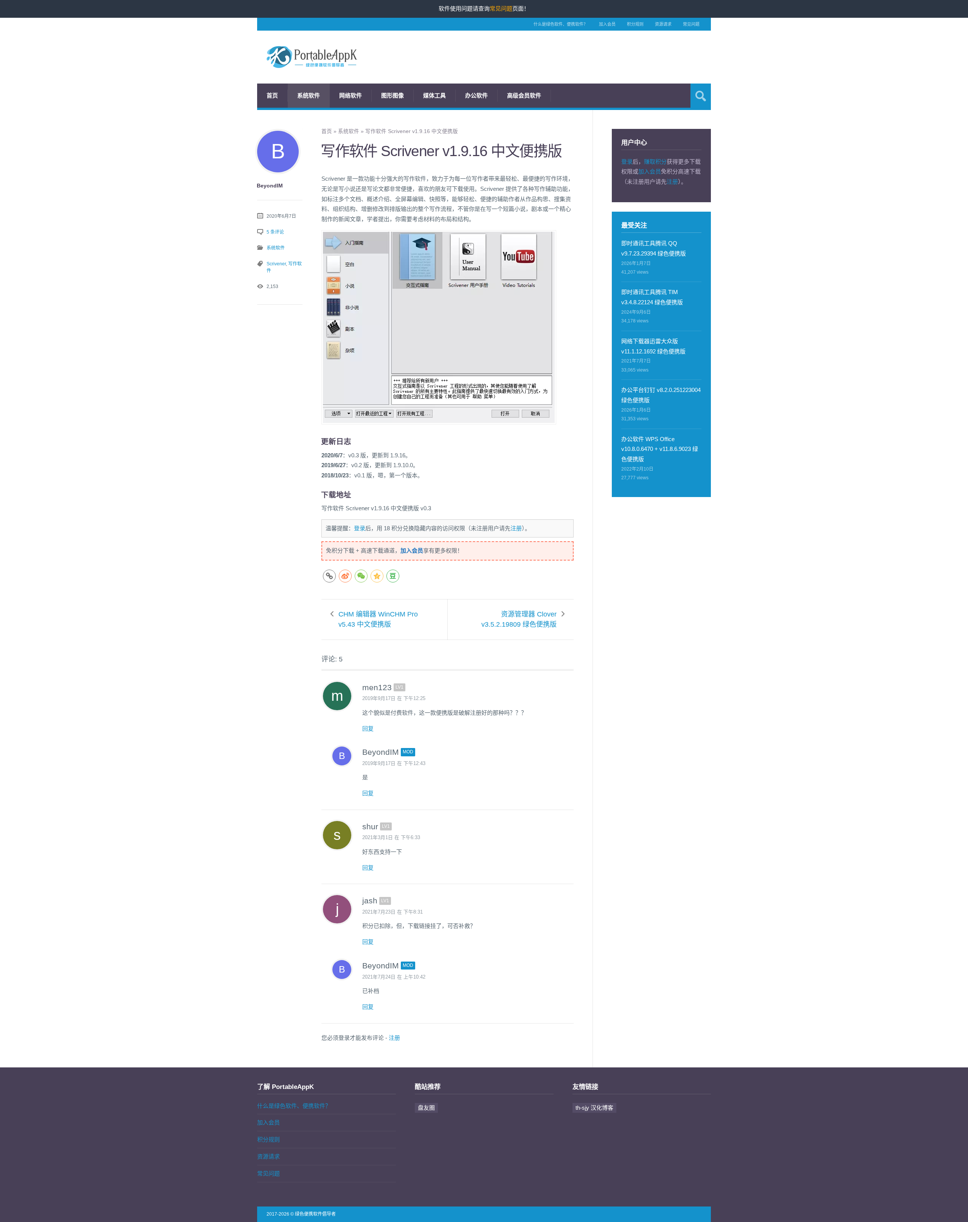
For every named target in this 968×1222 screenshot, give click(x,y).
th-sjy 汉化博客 (594, 1107)
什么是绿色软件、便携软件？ (561, 24)
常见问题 (691, 24)
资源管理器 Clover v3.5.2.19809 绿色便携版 (519, 619)
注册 (516, 528)
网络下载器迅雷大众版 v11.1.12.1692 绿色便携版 (653, 346)
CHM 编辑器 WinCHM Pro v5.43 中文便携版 (378, 619)
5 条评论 (275, 232)
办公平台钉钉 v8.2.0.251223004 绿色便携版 (661, 395)
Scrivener (276, 263)
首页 (272, 95)
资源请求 (663, 24)
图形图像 (392, 95)
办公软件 (476, 95)
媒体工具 (434, 95)
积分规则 (635, 24)
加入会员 (607, 24)
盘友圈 (426, 1107)
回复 (368, 728)
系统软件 (308, 95)
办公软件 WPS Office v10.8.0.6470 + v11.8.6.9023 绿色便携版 (659, 449)
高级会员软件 (524, 95)
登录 (359, 528)
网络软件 (350, 95)
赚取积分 (655, 161)
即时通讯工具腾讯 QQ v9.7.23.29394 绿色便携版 (653, 248)
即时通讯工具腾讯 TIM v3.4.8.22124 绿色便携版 (652, 297)
